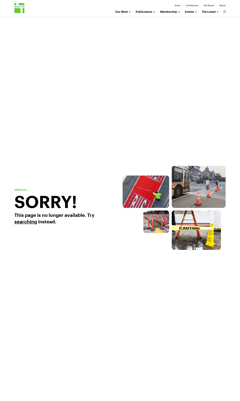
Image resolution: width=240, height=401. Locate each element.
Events (189, 11)
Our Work (121, 11)
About (222, 5)
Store (177, 5)
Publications (144, 11)
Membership (168, 11)
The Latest (209, 11)
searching (25, 221)
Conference (192, 5)
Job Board (208, 5)
